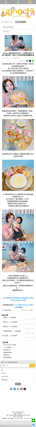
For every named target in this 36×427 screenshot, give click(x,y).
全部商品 (3, 373)
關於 (2, 370)
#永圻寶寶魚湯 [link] (8, 298)
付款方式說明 (4, 376)
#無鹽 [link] (24, 300)
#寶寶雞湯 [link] (25, 298)
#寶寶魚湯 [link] (17, 298)
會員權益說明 (4, 379)
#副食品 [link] (18, 300)
